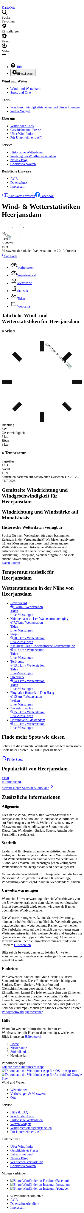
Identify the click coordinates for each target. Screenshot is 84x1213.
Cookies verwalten (23, 164)
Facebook (47, 196)
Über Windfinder (21, 133)
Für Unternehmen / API (26, 137)
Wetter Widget (20, 111)
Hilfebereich (22, 945)
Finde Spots (15, 759)
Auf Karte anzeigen (21, 196)
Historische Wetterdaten (26, 152)
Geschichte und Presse (25, 130)
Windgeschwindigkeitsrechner (22, 1012)
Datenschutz (18, 182)
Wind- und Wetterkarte (25, 88)
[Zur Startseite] (2, 3)
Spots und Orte (20, 92)
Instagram (63, 1184)
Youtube (62, 1188)
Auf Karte (10, 256)
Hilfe (19, 67)
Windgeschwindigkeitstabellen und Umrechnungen (45, 107)
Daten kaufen (11, 563)
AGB (14, 178)
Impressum (17, 186)
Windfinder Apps (22, 126)
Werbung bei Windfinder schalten (33, 156)
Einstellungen (25, 73)
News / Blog (19, 160)
